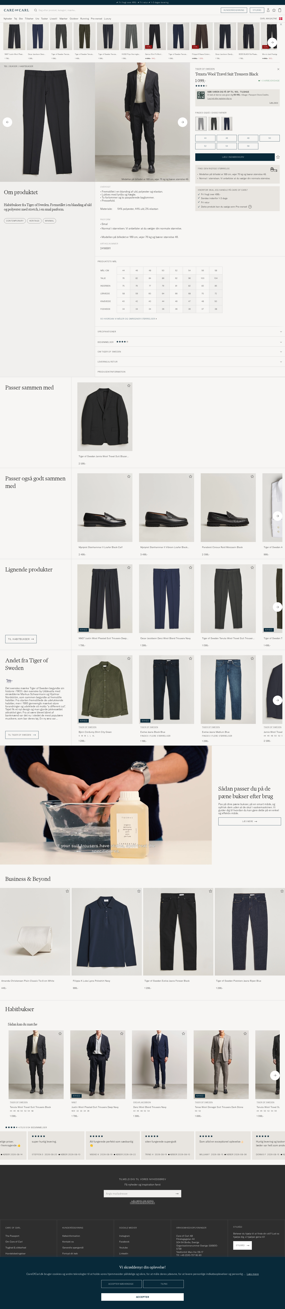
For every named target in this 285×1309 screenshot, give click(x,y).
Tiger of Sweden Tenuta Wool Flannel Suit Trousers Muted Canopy (84, 54)
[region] (142, 1145)
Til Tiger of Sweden (20, 735)
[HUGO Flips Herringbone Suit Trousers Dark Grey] (131, 52)
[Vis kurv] (279, 10)
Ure (37, 18)
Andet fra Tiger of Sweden (26, 664)
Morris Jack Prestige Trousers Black (269, 54)
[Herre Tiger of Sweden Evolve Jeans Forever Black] (178, 932)
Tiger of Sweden (205, 69)
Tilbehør (29, 18)
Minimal (49, 221)
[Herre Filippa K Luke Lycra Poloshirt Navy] (107, 932)
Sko (21, 18)
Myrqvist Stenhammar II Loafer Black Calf (101, 547)
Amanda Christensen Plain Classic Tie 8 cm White (27, 980)
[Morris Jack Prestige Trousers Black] (272, 52)
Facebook (124, 1241)
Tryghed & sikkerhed (15, 1247)
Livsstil (53, 18)
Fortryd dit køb (70, 1253)
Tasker (44, 18)
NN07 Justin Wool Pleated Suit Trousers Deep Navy (14, 54)
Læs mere (273, 102)
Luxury (107, 18)
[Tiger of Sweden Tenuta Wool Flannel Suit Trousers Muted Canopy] (85, 52)
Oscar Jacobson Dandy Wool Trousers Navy (224, 54)
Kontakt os (68, 1241)
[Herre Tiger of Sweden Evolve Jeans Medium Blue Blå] (228, 689)
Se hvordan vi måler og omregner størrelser (127, 318)
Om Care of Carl (14, 1241)
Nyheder (8, 18)
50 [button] (270, 138)
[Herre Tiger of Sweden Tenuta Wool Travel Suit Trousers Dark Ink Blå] (108, 36)
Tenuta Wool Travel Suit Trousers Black (30, 1107)
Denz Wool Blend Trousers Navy (149, 1107)
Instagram (124, 1235)
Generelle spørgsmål (73, 1247)
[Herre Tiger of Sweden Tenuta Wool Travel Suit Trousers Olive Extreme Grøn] (61, 36)
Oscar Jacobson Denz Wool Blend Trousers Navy (36, 54)
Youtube (123, 1247)
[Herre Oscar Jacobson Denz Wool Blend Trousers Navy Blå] (38, 36)
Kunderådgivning (234, 10)
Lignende (29, 569)
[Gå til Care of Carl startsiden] (16, 10)
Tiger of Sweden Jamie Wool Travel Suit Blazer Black (103, 456)
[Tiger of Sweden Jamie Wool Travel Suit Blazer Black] (104, 453)
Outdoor (74, 18)
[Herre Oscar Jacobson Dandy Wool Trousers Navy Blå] (225, 36)
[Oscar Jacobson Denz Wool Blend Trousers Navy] (38, 52)
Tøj (15, 18)
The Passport (12, 1235)
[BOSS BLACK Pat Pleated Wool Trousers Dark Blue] (249, 52)
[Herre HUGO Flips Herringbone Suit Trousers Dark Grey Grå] (131, 36)
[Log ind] (268, 10)
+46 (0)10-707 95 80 (191, 1255)
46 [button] (227, 138)
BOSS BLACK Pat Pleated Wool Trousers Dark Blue (248, 54)
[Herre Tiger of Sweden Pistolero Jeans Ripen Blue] (250, 932)
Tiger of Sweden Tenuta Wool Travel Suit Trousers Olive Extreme (61, 54)
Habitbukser (26, 66)
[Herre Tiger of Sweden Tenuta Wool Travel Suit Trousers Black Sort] (36, 1064)
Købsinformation (71, 1235)
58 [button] (248, 146)
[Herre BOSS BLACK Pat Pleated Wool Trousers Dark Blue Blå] (249, 36)
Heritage (34, 221)
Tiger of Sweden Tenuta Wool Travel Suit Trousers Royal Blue (178, 54)
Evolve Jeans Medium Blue (215, 731)
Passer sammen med (29, 387)
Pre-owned (96, 18)
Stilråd (257, 10)
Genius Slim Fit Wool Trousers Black (153, 54)
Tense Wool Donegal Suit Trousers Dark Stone (219, 1107)
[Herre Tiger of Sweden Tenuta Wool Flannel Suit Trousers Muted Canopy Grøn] (85, 36)
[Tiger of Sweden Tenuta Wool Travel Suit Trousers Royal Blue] (178, 52)
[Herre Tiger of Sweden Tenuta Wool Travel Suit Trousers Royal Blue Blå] (178, 36)
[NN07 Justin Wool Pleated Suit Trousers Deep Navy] (14, 52)
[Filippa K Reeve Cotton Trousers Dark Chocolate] (202, 52)
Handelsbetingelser (15, 1253)
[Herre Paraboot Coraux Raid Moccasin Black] (228, 507)
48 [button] (248, 138)
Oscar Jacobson (142, 1102)
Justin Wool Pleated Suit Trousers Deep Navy (95, 1107)
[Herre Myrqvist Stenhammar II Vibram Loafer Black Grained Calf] (166, 507)
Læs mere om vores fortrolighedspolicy (142, 1202)
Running (84, 18)
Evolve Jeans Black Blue (152, 731)
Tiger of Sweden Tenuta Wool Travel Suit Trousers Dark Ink (108, 54)
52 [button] (205, 146)
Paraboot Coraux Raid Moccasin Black (222, 547)
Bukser (13, 66)
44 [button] (205, 138)
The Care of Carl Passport (142, 2)
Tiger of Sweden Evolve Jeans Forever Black (167, 980)
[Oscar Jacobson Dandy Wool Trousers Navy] (225, 52)
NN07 (74, 1102)
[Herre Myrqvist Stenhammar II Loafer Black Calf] (104, 507)
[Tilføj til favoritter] (128, 386)
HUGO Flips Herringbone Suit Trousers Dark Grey (131, 54)
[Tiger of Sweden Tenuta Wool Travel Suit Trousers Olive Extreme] (61, 52)
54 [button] (227, 146)
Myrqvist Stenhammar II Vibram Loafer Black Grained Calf (163, 547)
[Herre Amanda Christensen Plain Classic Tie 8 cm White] (35, 932)
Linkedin (123, 1253)
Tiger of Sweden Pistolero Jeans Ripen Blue (238, 980)
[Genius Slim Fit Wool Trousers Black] (155, 52)
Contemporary (15, 221)
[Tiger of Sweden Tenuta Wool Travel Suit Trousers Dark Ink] (108, 52)
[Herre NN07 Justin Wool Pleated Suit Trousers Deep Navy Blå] (14, 36)
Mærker (63, 18)
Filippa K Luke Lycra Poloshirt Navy (91, 980)
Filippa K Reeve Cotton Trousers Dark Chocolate (201, 54)
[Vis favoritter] (274, 10)
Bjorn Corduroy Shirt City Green (95, 731)
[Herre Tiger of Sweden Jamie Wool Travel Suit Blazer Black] (104, 416)
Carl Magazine (268, 18)
